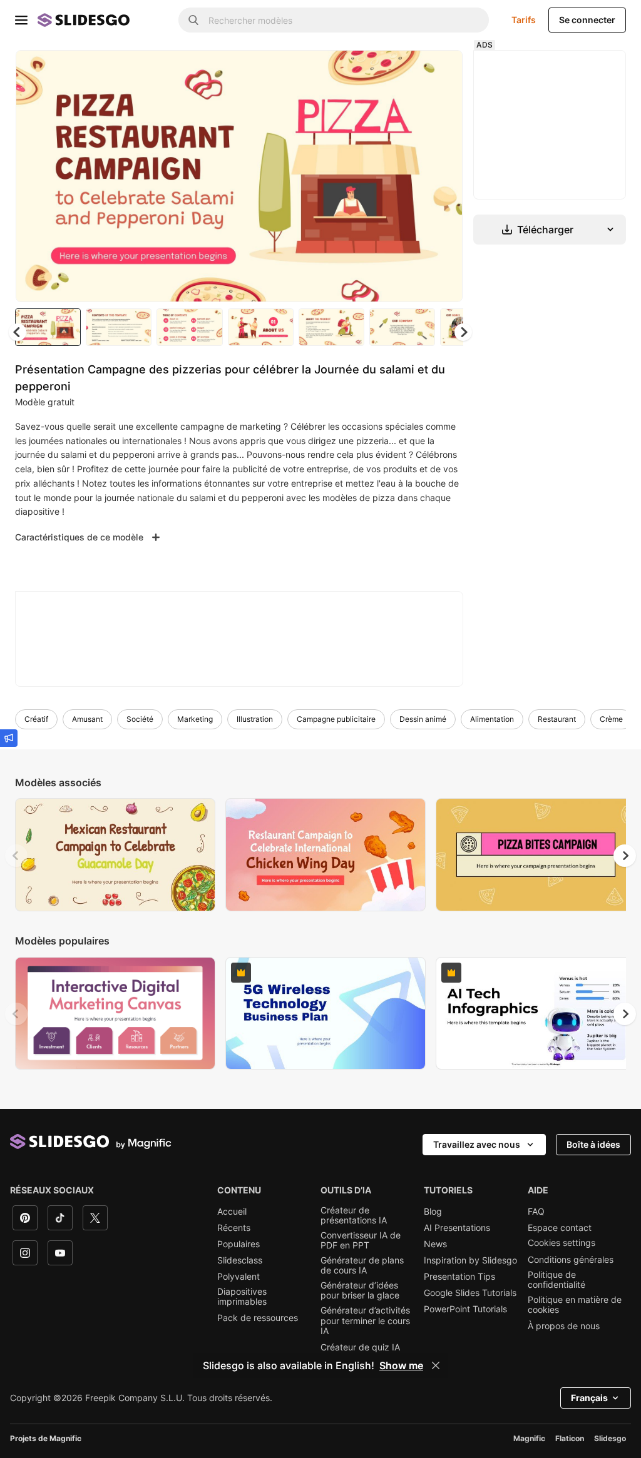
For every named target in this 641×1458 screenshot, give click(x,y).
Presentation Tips (459, 1278)
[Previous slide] (16, 857)
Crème (611, 720)
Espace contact (560, 1229)
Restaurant (557, 720)
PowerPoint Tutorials (465, 1311)
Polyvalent (238, 1278)
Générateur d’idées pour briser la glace (359, 1292)
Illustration (255, 720)
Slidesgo (610, 1439)
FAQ (536, 1213)
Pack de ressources (257, 1320)
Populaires (238, 1245)
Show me (401, 1365)
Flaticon (569, 1439)
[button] (465, 333)
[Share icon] (443, 70)
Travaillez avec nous (476, 1145)
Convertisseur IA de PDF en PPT (360, 1242)
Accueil (232, 1213)
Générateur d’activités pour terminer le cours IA (365, 1322)
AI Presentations (457, 1229)
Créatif (36, 720)
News (435, 1245)
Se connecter (587, 19)
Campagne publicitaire (336, 720)
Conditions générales (570, 1261)
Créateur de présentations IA (353, 1217)
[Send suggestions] (9, 738)
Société (139, 720)
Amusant (87, 720)
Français (589, 1399)
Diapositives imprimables (242, 1298)
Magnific (529, 1439)
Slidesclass (239, 1262)
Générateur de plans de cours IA (362, 1267)
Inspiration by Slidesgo (470, 1262)
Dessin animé (422, 720)
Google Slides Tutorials (470, 1294)
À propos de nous (564, 1327)
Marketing (195, 720)
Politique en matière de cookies (575, 1306)
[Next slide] (446, 177)
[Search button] (193, 20)
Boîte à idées (593, 1145)
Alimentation (492, 720)
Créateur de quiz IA (360, 1349)
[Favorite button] (411, 70)
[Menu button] (21, 20)
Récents (233, 1229)
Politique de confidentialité (556, 1281)
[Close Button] (435, 1365)
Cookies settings (561, 1244)
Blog (433, 1213)
